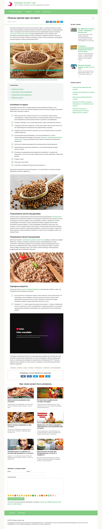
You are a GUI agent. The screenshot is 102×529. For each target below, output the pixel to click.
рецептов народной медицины (30, 289)
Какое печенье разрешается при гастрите (19, 425)
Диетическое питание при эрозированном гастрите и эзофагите (47, 453)
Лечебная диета (57, 216)
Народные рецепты (17, 97)
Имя (9, 471)
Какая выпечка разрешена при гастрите (19, 401)
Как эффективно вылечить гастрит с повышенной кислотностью (86, 30)
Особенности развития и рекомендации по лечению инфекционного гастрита (81, 110)
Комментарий (12, 477)
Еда (26, 367)
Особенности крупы (18, 89)
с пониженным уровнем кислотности (33, 240)
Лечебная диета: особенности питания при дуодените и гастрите (20, 452)
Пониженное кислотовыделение (21, 95)
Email (28, 471)
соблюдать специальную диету (19, 33)
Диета (20, 367)
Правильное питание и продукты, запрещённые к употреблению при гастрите (50, 426)
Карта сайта (21, 513)
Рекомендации (56, 367)
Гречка (13, 367)
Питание (37, 11)
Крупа (31, 367)
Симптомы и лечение (15, 11)
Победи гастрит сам (25, 2)
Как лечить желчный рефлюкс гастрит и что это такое (86, 67)
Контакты (12, 513)
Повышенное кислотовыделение (22, 92)
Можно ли (39, 367)
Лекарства (28, 11)
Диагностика (47, 11)
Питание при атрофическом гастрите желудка (47, 401)
